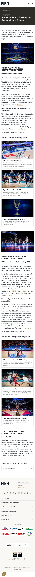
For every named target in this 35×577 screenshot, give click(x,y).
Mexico (14, 291)
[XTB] (21, 534)
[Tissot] (13, 534)
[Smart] (29, 529)
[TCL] (5, 534)
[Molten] (13, 529)
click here (20, 105)
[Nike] (21, 529)
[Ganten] (5, 529)
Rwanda (23, 291)
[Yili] (29, 534)
